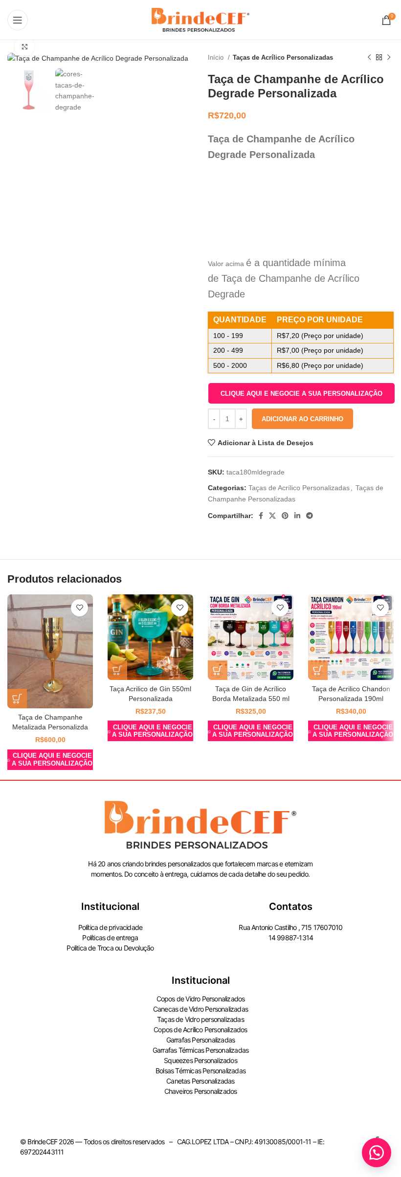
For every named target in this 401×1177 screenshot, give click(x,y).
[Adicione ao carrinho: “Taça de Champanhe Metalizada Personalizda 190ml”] (17, 698)
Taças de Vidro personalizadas (200, 1019)
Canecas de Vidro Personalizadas (200, 1009)
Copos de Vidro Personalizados (200, 999)
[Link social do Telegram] (309, 515)
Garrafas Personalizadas (200, 1040)
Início (216, 57)
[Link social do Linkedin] (297, 515)
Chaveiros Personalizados (200, 1091)
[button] (301, 393)
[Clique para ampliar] (24, 46)
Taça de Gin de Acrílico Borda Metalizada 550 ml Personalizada (251, 698)
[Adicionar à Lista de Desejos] (79, 607)
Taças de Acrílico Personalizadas (283, 57)
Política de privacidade (110, 927)
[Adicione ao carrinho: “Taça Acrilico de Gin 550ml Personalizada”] (117, 670)
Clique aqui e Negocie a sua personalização (301, 393)
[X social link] (272, 515)
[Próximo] (389, 58)
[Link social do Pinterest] (285, 515)
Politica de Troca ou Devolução (110, 948)
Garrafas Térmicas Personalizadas (200, 1050)
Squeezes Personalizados (200, 1060)
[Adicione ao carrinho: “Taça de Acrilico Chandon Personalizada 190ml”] (318, 670)
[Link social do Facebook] (261, 515)
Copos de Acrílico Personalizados (200, 1029)
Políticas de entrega (110, 937)
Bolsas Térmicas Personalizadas (200, 1070)
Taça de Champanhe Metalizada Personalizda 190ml (50, 726)
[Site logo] (200, 19)
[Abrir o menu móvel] (17, 20)
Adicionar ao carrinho (302, 419)
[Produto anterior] (369, 58)
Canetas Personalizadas (200, 1081)
